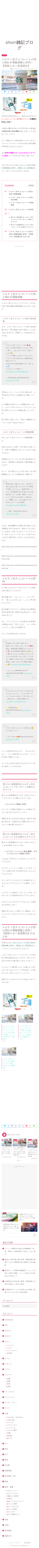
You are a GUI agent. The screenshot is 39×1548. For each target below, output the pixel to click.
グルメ (7, 1341)
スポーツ (8, 1364)
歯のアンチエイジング (15, 1501)
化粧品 (9, 1498)
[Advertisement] (19, 19)
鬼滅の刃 (8, 1536)
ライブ (7, 1408)
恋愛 (8, 1381)
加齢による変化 (13, 1496)
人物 (6, 1413)
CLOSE (31, 185)
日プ (6, 1454)
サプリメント (12, 1491)
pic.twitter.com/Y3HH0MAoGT (17, 371)
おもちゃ (8, 1330)
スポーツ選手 (12, 1430)
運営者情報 (27, 1542)
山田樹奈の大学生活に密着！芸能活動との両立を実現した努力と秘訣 (20, 1283)
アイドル (10, 1422)
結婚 (8, 1386)
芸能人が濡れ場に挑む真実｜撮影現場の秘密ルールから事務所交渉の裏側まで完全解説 (20, 1262)
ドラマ (7, 1369)
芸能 (6, 1519)
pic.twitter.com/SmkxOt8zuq (20, 664)
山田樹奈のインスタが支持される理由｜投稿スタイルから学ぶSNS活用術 (20, 1291)
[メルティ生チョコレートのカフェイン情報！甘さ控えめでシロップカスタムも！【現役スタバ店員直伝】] (25, 1018)
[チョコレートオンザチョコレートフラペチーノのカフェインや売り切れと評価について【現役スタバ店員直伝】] (9, 1018)
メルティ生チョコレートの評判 (21, 209)
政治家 (9, 1435)
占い (6, 1443)
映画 (6, 1460)
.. (9, 214)
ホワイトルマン (13, 1493)
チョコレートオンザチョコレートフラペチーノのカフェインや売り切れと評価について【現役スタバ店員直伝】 (9, 1032)
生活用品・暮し (11, 1476)
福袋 (6, 1481)
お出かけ (8, 1336)
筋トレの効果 (12, 1509)
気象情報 (8, 1470)
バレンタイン (10, 1392)
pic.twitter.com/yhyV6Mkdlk (16, 505)
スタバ (4, 55)
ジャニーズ (11, 1428)
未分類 (7, 1465)
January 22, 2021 (12, 514)
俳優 (8, 1433)
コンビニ (10, 1345)
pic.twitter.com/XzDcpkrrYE (16, 701)
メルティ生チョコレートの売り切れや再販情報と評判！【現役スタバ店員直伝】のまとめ (21, 234)
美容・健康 (9, 1487)
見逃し (7, 1525)
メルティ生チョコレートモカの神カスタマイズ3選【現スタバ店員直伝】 (9, 1063)
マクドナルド (12, 1350)
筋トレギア (11, 1512)
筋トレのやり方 (13, 1506)
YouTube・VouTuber (15, 1417)
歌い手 (9, 1438)
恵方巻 (9, 1353)
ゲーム (7, 1358)
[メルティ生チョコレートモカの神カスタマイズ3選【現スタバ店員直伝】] (9, 1051)
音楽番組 (8, 1530)
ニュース (8, 1375)
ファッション (10, 1397)
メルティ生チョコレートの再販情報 (22, 204)
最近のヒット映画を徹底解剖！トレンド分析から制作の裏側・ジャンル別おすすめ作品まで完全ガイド (20, 1273)
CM (6, 1325)
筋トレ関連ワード (13, 1514)
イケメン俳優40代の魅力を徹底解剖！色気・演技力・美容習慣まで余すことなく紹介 (20, 1251)
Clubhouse (9, 1320)
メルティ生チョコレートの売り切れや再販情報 (21, 193)
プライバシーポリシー (15, 1542)
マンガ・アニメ (11, 1402)
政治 (8, 1384)
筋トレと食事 (12, 1504)
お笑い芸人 (11, 1420)
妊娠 (8, 1378)
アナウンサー (12, 1425)
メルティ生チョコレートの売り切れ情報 (22, 199)
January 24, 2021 (12, 380)
